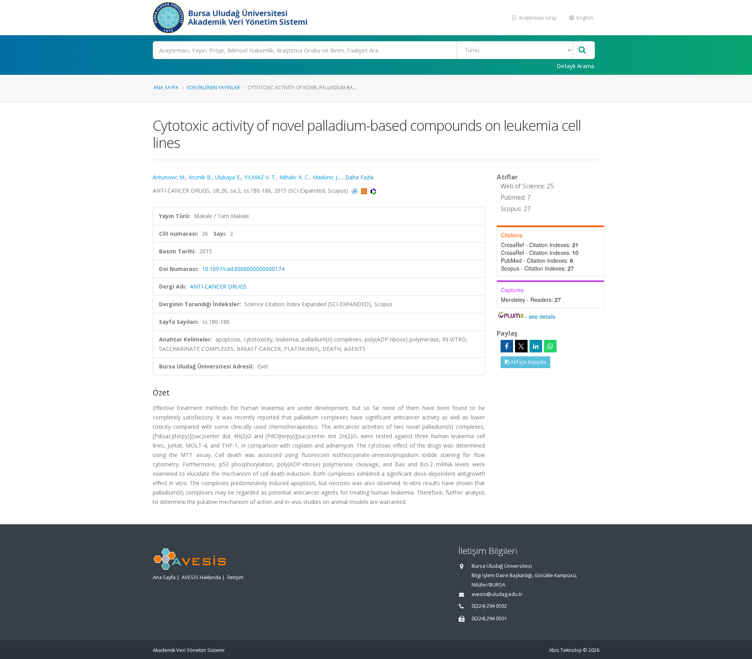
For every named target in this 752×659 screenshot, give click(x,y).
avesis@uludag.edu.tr (497, 594)
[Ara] (582, 50)
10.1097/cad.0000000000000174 (243, 269)
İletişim (235, 577)
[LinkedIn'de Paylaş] (536, 346)
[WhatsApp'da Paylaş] (550, 346)
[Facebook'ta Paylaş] (507, 346)
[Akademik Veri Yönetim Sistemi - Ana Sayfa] (169, 17)
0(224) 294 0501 (489, 618)
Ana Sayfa (166, 87)
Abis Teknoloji (565, 650)
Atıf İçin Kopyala (528, 362)
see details (542, 316)
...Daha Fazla (358, 177)
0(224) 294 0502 (489, 606)
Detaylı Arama (575, 66)
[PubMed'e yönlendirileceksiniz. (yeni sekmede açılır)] (355, 190)
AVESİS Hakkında (201, 577)
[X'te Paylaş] (521, 346)
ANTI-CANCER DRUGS (218, 286)
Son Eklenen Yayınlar (213, 87)
